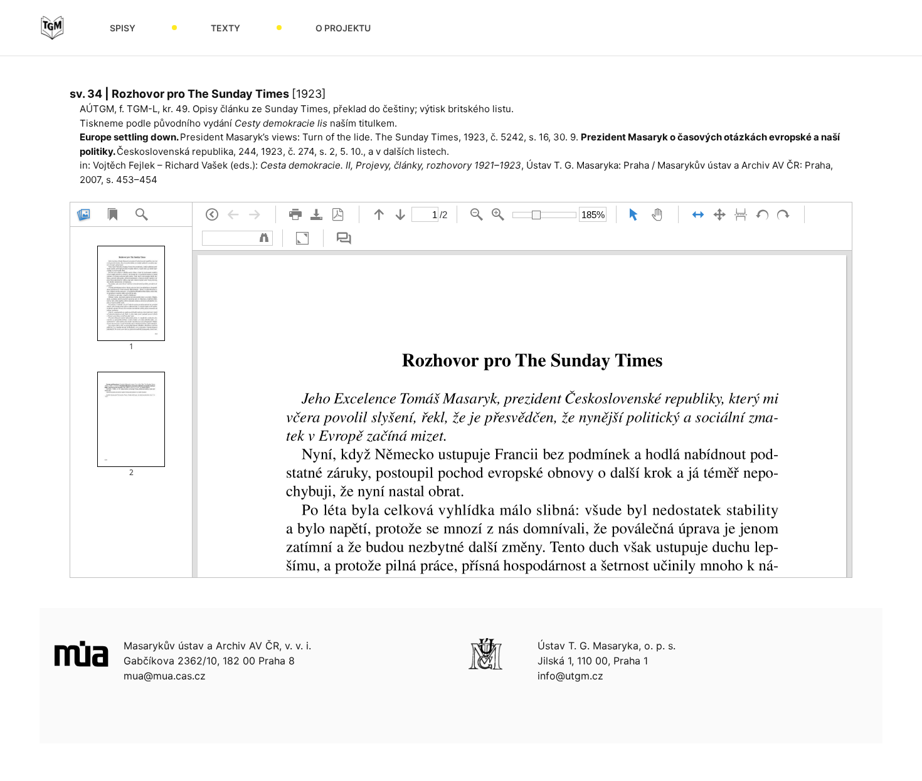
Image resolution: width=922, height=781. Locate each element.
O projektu (343, 28)
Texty (225, 28)
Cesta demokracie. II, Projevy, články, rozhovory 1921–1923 (390, 165)
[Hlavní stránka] (52, 27)
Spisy (122, 28)
